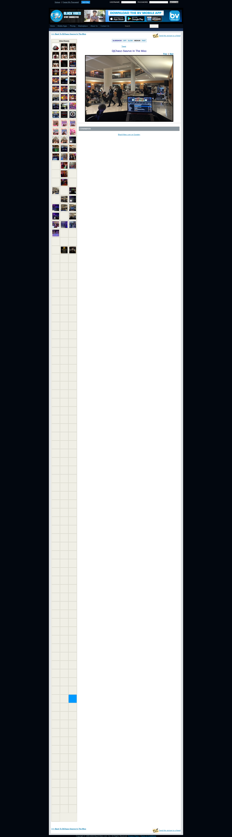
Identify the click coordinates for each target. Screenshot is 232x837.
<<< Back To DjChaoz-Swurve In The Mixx (68, 34)
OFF (124, 40)
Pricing (72, 26)
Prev (165, 54)
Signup (57, 2)
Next (171, 54)
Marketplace (83, 26)
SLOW (130, 40)
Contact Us (105, 26)
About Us (94, 26)
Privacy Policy (133, 836)
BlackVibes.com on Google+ (129, 135)
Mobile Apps (62, 26)
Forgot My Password (71, 2)
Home (52, 26)
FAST (144, 40)
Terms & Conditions (148, 836)
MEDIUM (137, 40)
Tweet (124, 46)
